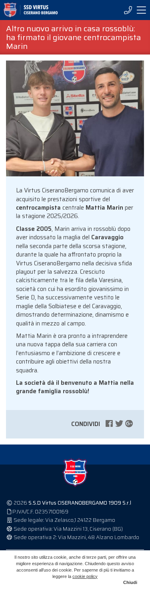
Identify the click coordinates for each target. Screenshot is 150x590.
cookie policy (85, 576)
